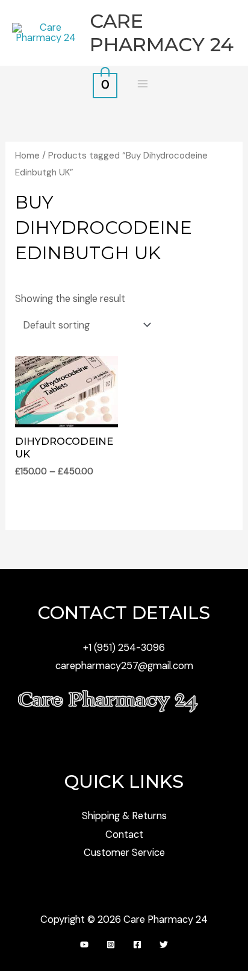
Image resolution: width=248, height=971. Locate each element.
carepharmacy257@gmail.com (124, 665)
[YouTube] (84, 944)
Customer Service (124, 852)
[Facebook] (137, 944)
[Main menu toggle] (142, 84)
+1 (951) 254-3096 (124, 647)
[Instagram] (111, 944)
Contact (124, 834)
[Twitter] (164, 944)
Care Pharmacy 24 (162, 32)
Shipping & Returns (124, 815)
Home (27, 155)
